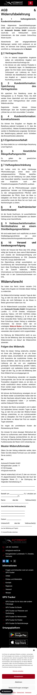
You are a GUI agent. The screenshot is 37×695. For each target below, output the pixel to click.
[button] (34, 650)
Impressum (28, 692)
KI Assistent (6, 691)
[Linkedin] (7, 561)
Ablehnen (18, 682)
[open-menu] (30, 3)
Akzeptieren (18, 676)
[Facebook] (3, 561)
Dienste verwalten (18, 671)
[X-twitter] (11, 561)
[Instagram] (14, 561)
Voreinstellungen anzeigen (18, 688)
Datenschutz (20, 692)
